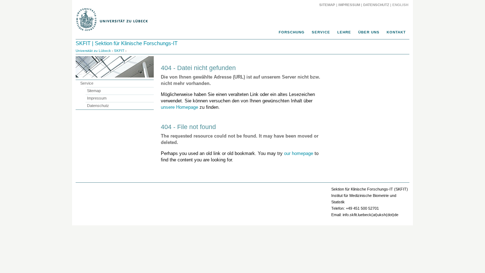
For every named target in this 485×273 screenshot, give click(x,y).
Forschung (292, 32)
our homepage (298, 153)
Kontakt (396, 32)
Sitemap (327, 5)
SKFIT (119, 51)
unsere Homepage (179, 107)
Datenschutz (376, 5)
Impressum (349, 5)
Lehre (344, 32)
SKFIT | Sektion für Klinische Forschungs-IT (127, 43)
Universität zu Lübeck (93, 51)
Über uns (369, 32)
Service (321, 32)
